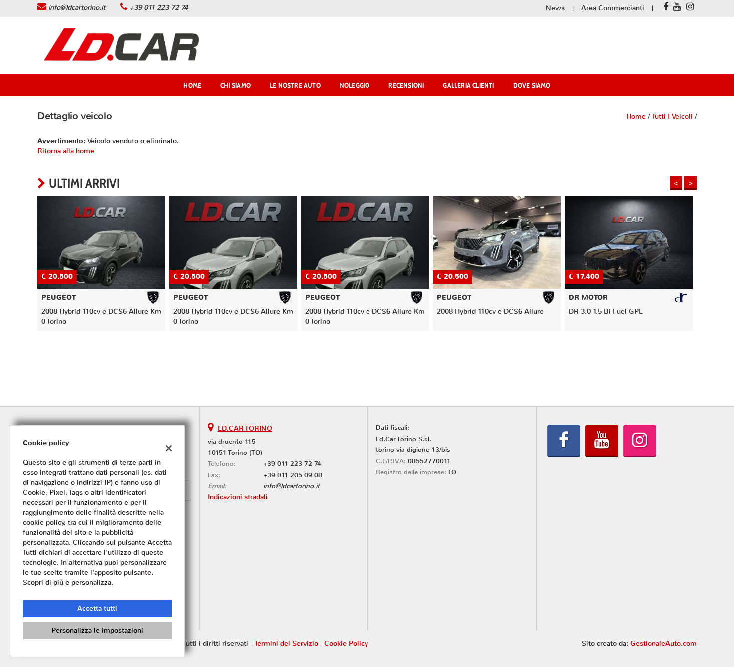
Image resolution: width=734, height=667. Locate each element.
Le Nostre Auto (295, 85)
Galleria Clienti (468, 85)
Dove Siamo (532, 85)
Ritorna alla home (65, 151)
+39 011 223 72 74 (158, 7)
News (555, 8)
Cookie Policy (346, 643)
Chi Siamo (235, 85)
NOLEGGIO (355, 85)
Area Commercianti (612, 8)
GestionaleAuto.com (663, 643)
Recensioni (406, 85)
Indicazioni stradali (238, 497)
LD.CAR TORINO (245, 428)
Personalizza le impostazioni (97, 630)
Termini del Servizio (286, 643)
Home (192, 85)
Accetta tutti (97, 608)
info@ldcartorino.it (76, 7)
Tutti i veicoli (672, 116)
